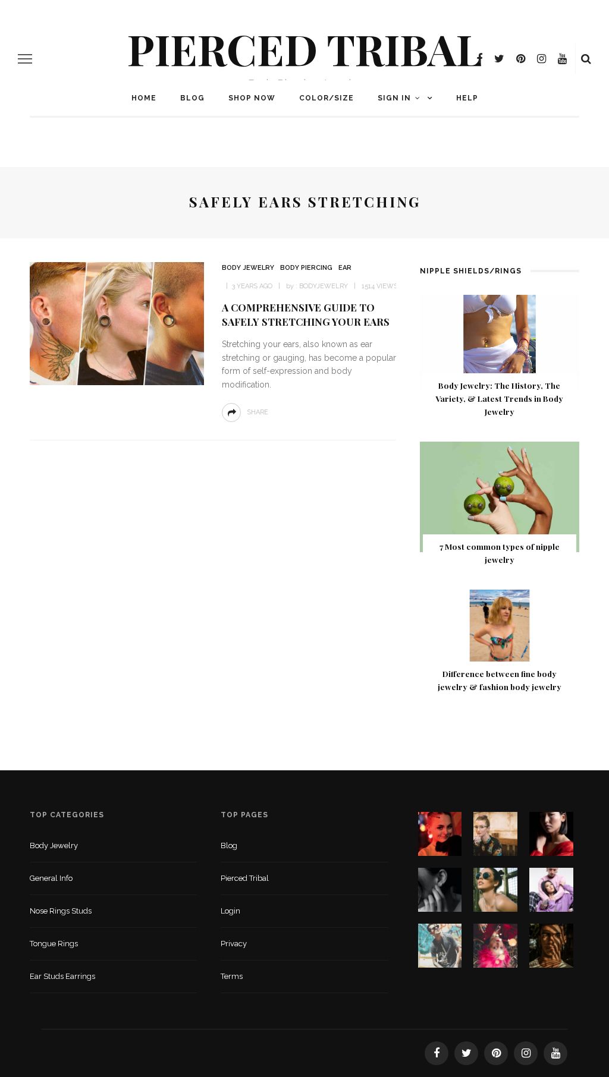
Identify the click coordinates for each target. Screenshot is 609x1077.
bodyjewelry (323, 286)
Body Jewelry (248, 268)
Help (467, 98)
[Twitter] (499, 58)
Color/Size (326, 98)
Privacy (234, 943)
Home (143, 98)
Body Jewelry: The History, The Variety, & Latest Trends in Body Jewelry (499, 398)
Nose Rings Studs (61, 910)
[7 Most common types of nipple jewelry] (499, 496)
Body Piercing (306, 268)
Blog (192, 98)
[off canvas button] (25, 59)
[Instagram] (541, 58)
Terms (232, 976)
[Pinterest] (520, 58)
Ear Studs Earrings (62, 976)
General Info (51, 878)
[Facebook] (479, 58)
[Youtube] (562, 58)
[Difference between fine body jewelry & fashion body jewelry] (499, 634)
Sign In (394, 98)
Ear (344, 268)
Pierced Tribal (304, 48)
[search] (586, 58)
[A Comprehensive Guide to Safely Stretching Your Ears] (115, 323)
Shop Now (251, 98)
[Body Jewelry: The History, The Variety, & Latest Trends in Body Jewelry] (499, 342)
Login (230, 910)
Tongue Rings (54, 943)
